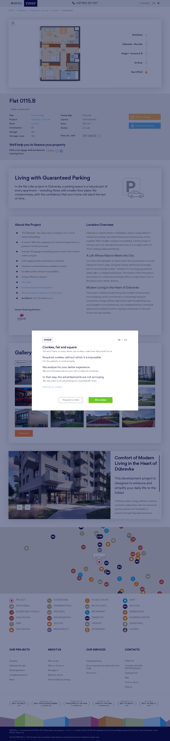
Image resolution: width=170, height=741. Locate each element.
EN (125, 340)
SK (119, 340)
